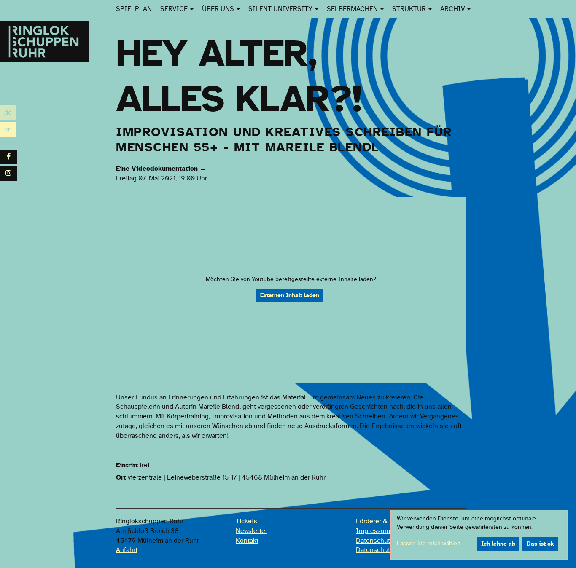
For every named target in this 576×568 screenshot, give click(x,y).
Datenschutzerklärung (388, 540)
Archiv (453, 8)
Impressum (373, 531)
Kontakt (247, 540)
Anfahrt (126, 550)
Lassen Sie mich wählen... (430, 544)
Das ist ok (540, 544)
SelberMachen (353, 8)
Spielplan (134, 8)
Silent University (281, 8)
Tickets (246, 521)
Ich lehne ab (498, 544)
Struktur (410, 8)
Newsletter (251, 531)
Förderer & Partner (383, 521)
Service (174, 8)
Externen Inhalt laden (289, 295)
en (10, 130)
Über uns (219, 8)
